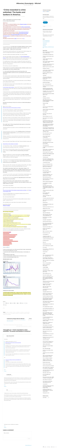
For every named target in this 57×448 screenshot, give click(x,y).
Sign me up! (45, 22)
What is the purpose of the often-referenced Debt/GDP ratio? (47, 215)
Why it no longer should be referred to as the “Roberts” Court (48, 62)
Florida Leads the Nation (46, 362)
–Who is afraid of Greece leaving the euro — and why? (23, 326)
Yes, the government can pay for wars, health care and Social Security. (48, 327)
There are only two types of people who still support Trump (48, 131)
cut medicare (22, 312)
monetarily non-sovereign (19, 313)
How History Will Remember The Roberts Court (47, 73)
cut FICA (14, 312)
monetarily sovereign (26, 313)
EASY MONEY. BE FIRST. (47, 155)
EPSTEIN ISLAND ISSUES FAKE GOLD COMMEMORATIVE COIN (48, 89)
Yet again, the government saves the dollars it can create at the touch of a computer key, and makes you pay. (48, 121)
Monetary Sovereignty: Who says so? (48, 329)
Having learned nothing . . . (47, 82)
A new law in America (46, 339)
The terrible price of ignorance (47, 379)
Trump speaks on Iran (46, 392)
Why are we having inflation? (47, 262)
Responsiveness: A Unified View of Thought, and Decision (48, 323)
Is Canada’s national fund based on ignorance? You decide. (48, 318)
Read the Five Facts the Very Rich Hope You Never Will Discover (47, 166)
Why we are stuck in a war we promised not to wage (48, 261)
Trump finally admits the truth (47, 291)
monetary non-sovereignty (7, 314)
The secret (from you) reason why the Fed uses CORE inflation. (48, 52)
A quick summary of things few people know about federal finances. (48, 71)
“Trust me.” (44, 96)
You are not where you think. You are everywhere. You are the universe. (48, 342)
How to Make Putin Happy (46, 348)
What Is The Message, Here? (47, 177)
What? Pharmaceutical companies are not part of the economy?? (48, 302)
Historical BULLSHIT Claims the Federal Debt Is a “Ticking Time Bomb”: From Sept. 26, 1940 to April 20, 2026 (48, 314)
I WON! (44, 104)
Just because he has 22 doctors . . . (48, 221)
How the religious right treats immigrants (46, 193)
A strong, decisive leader (46, 162)
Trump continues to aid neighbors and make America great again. (48, 150)
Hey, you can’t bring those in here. (48, 164)
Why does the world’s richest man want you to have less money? (48, 282)
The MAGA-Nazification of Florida (48, 296)
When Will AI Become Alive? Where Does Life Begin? (48, 143)
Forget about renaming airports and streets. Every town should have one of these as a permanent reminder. (48, 159)
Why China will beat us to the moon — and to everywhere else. (48, 179)
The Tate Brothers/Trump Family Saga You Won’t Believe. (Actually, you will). (48, 128)
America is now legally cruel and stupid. (47, 196)
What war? (44, 242)
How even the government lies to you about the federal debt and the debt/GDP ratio (48, 224)
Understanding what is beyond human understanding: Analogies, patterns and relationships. (48, 125)
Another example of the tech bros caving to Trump (47, 59)
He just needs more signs (46, 232)
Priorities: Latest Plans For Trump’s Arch (47, 229)
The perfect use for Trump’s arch (47, 226)
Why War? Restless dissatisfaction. (48, 181)
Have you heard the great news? (47, 132)
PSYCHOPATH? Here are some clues (48, 333)
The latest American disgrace (47, 364)
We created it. (45, 247)
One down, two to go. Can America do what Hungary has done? (48, 338)
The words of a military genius (47, 275)
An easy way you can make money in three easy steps (48, 107)
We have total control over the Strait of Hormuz (48, 86)
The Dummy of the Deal (46, 97)
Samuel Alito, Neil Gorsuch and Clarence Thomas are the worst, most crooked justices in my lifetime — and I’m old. (48, 187)
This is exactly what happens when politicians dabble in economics (48, 356)
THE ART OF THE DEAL (46, 212)
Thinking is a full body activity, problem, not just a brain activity (47, 360)
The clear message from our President (48, 365)
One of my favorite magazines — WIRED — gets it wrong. (47, 284)
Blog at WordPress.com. (28, 445)
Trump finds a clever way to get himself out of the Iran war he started (48, 91)
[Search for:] (47, 26)
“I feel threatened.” (45, 157)
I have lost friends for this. (46, 134)
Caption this (44, 75)
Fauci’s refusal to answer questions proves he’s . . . (48, 118)
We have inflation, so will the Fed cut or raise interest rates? (48, 249)
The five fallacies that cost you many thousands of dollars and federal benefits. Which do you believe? (48, 298)
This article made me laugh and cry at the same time (48, 310)
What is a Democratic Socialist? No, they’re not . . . (48, 200)
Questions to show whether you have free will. (48, 351)
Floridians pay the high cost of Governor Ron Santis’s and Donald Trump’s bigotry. (48, 390)
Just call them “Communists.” (47, 140)
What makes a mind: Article (47, 372)
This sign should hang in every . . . (47, 139)
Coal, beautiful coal (45, 234)
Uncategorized (13, 16)
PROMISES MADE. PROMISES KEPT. (48, 153)
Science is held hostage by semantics (48, 245)
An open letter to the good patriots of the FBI (48, 147)
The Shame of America (46, 68)
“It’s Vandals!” (45, 111)
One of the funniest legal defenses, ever (48, 308)
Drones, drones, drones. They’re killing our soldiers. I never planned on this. (48, 377)
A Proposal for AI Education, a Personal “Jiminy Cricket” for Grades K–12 (47, 78)
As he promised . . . (45, 384)
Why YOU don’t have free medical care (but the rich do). (48, 304)
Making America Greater (46, 208)
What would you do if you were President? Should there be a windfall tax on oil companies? (48, 100)
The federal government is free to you (48, 206)
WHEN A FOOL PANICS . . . (47, 344)
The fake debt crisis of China (47, 243)
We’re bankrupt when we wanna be (48, 306)
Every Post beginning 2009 (46, 40)
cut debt (7, 312)
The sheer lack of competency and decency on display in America (47, 294)
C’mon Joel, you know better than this (48, 198)
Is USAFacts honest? (46, 240)
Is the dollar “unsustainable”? (47, 219)
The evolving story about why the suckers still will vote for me (47, 382)
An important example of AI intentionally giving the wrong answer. (48, 237)
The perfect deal (45, 202)
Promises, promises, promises (47, 168)
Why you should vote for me (47, 273)
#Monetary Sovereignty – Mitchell (28, 3)
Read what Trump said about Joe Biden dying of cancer (48, 94)
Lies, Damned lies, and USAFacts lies (48, 54)
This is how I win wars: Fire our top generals (47, 332)
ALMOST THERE (45, 267)
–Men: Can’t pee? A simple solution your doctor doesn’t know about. (12, 325)
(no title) (44, 253)
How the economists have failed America (46, 265)
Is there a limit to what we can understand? (46, 137)
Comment (29, 438)
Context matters (45, 251)
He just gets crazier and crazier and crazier (47, 114)
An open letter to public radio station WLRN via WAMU (48, 320)
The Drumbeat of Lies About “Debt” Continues (48, 211)
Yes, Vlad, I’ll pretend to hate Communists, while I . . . (47, 172)
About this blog (45, 44)
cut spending (5, 313)
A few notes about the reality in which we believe (48, 191)
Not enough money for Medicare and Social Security (48, 205)
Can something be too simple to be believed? (47, 184)
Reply (5, 386)
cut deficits (10, 312)
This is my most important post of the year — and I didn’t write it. (48, 256)
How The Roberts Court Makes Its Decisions (47, 218)
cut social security (26, 312)
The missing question (46, 145)
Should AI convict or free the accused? (48, 66)
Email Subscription (46, 14)
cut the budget (12, 313)
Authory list (44, 45)
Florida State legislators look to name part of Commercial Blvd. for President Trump (48, 386)
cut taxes (8, 313)
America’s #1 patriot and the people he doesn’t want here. (48, 110)
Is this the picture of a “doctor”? (47, 335)
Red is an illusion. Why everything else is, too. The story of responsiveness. (48, 368)
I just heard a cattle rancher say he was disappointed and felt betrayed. (48, 65)
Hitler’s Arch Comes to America (47, 231)
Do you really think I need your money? (46, 375)
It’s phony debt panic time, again (47, 80)
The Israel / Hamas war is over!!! (47, 116)
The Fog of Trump (45, 103)
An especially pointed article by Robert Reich (47, 290)
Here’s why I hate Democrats (47, 84)
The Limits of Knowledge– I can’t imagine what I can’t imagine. (47, 175)
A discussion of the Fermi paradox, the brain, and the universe (48, 370)
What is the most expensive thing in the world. (48, 346)
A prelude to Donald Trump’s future (48, 238)
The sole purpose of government (47, 325)
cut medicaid (17, 312)
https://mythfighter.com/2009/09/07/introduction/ (48, 47)
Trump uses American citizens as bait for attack (48, 57)
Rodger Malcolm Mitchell (7, 16)
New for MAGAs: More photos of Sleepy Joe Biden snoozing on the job (48, 258)
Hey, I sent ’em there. (46, 170)
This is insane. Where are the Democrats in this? (47, 287)
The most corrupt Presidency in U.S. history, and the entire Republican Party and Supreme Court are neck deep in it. (48, 278)
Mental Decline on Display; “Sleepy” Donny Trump (48, 271)
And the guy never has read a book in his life (48, 353)
